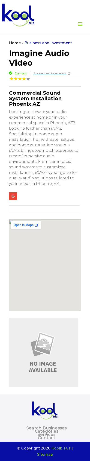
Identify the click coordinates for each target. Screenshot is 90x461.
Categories (46, 431)
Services (46, 434)
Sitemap (45, 454)
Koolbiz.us (61, 448)
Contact (46, 437)
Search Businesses (46, 428)
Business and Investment (48, 43)
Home (15, 43)
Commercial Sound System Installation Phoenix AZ (35, 98)
